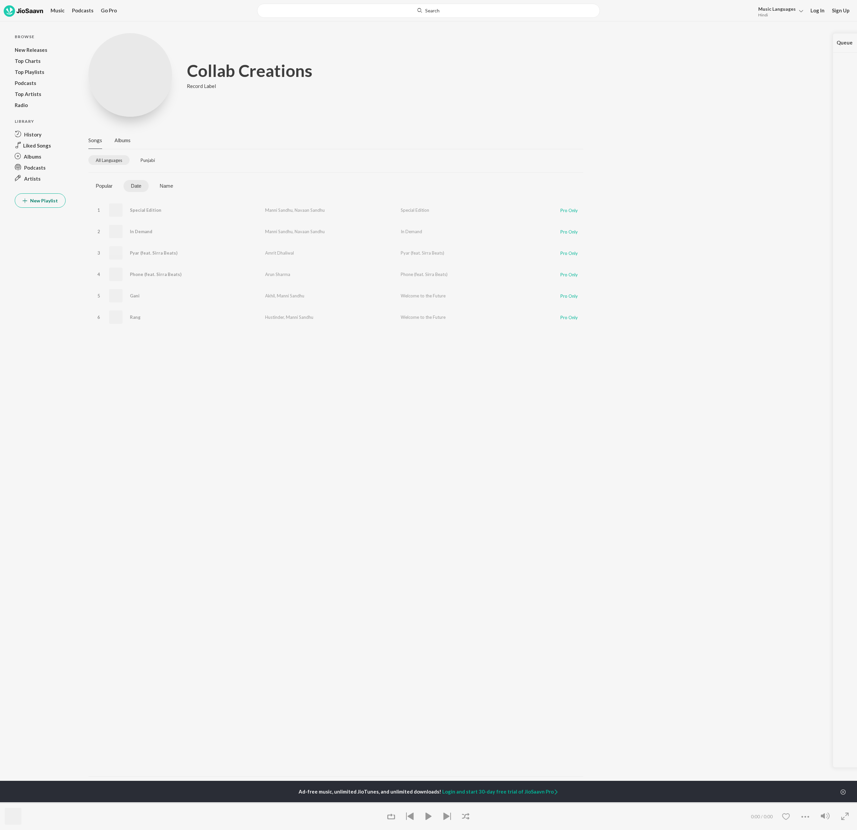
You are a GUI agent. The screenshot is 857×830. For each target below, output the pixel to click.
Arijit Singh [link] (98, 803)
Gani (135, 295)
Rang (135, 317)
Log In (817, 10)
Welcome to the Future (423, 295)
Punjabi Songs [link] (353, 803)
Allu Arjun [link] (181, 803)
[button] (779, 11)
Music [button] (58, 10)
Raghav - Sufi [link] (435, 803)
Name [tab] (166, 186)
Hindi (763, 15)
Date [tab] (136, 186)
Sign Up (841, 10)
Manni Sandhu (279, 210)
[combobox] (428, 10)
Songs (95, 140)
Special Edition (145, 210)
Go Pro (109, 10)
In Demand (141, 231)
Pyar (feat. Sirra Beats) (153, 253)
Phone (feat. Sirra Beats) (155, 274)
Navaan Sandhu (310, 210)
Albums (122, 140)
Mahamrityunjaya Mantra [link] (280, 803)
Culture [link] (514, 803)
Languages (777, 9)
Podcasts (82, 10)
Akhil (270, 295)
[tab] (109, 160)
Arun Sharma (277, 274)
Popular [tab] (104, 186)
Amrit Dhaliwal (279, 253)
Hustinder (274, 317)
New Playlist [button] (43, 200)
